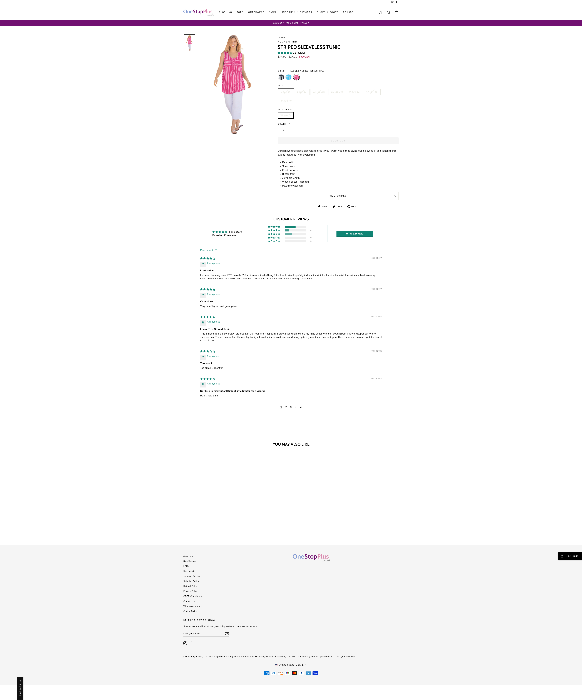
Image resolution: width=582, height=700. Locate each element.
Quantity (284, 124)
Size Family (286, 109)
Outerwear (256, 12)
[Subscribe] (227, 633)
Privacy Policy (190, 591)
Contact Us (189, 601)
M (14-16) (286, 91)
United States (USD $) (291, 664)
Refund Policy (190, 586)
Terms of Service (191, 576)
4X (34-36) (372, 91)
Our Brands (189, 571)
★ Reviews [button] (20, 688)
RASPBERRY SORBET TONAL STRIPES (296, 77)
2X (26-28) (337, 91)
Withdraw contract (192, 606)
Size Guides (338, 196)
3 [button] (291, 407)
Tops (240, 12)
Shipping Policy (191, 581)
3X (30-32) (354, 91)
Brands (348, 12)
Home (281, 37)
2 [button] (286, 407)
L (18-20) (302, 91)
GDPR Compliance (192, 596)
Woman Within (288, 42)
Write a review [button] (354, 233)
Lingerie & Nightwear (296, 12)
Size (281, 86)
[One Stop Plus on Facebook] (191, 643)
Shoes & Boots (328, 12)
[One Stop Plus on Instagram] (185, 643)
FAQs (186, 566)
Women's (286, 115)
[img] (207, 258)
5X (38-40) (287, 100)
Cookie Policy (190, 611)
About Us (188, 556)
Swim (272, 12)
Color (301, 71)
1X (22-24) (319, 91)
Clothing (225, 12)
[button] (285, 52)
